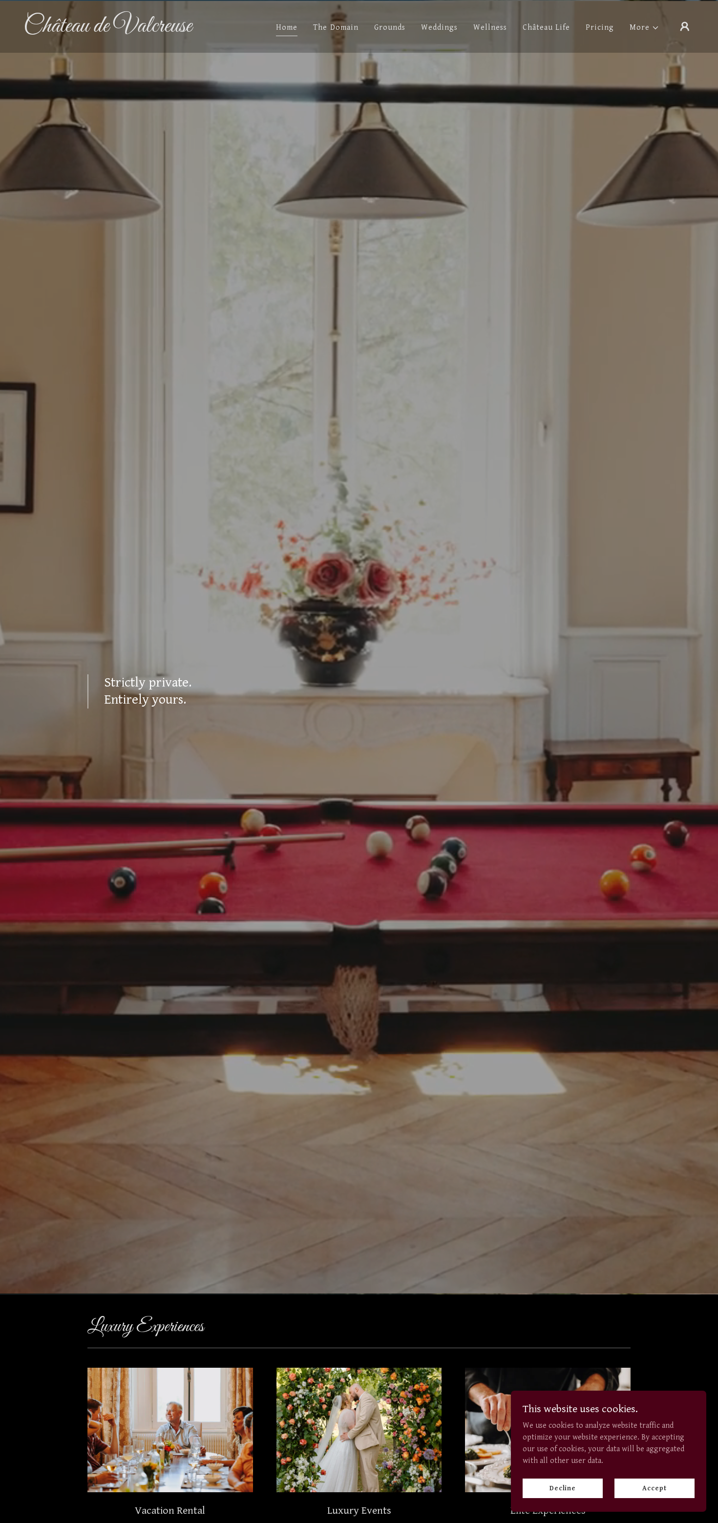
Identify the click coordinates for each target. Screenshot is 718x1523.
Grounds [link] (389, 27)
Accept (654, 1488)
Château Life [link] (546, 27)
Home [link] (286, 27)
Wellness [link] (490, 27)
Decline (562, 1488)
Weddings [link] (439, 27)
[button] (644, 28)
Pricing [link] (600, 27)
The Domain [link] (335, 27)
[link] (117, 29)
